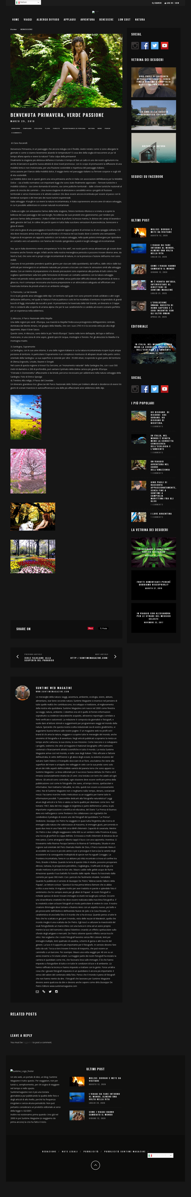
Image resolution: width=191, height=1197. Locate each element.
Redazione (49, 1151)
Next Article (101, 654)
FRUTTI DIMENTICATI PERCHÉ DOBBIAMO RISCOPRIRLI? (154, 583)
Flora (47, 128)
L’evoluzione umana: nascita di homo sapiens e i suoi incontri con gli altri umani (162, 308)
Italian (159, 1155)
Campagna (27, 128)
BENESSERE (106, 19)
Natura (140, 19)
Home (15, 19)
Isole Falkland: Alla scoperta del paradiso (39, 659)
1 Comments (154, 88)
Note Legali (70, 1151)
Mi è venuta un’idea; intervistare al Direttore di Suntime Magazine (163, 285)
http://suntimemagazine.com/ (89, 657)
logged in (27, 1042)
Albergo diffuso (48, 19)
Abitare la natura (153, 145)
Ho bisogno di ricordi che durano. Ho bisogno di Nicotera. (160, 417)
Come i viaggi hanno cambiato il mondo (163, 267)
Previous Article (33, 654)
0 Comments (16, 133)
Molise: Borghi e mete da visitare (161, 230)
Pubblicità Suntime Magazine (125, 1151)
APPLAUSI (70, 19)
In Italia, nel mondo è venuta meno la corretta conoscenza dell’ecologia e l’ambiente (153, 347)
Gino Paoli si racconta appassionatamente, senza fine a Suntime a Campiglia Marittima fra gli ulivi (154, 80)
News (100, 128)
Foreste (56, 128)
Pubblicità (91, 1151)
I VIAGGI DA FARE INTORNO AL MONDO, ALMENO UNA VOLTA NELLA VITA (163, 249)
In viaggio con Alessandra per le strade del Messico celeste (154, 616)
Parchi (107, 128)
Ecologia (38, 128)
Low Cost (124, 19)
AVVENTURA (88, 19)
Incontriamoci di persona (74, 128)
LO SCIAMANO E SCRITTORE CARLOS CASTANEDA (154, 550)
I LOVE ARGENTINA (161, 513)
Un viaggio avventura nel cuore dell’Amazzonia (160, 465)
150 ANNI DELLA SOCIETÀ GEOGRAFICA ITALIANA (153, 113)
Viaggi (28, 19)
